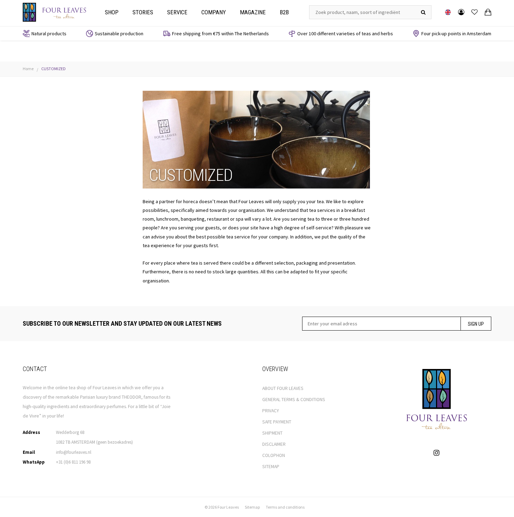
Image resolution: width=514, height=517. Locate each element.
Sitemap (252, 507)
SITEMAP (270, 467)
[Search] (423, 12)
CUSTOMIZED (53, 68)
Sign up (476, 324)
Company (213, 12)
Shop (112, 12)
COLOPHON (273, 455)
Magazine (253, 12)
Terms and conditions (285, 507)
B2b (284, 12)
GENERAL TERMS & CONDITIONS (293, 399)
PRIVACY (270, 411)
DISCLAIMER (274, 444)
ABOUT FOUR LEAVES (283, 388)
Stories (143, 12)
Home (28, 68)
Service (177, 12)
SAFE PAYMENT (276, 422)
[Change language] (448, 12)
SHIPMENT (272, 433)
